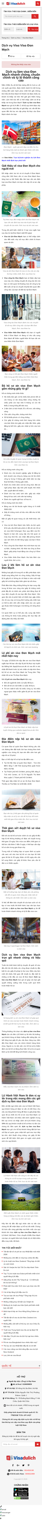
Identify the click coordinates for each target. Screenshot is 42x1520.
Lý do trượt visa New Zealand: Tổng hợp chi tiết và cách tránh (22, 1262)
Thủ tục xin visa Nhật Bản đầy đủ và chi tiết (20, 1346)
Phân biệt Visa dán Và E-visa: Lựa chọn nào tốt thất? (22, 1287)
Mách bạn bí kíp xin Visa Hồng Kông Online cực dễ (21, 1312)
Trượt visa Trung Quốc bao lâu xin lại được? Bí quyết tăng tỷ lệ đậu (21, 1331)
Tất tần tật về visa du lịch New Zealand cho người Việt (20, 1319)
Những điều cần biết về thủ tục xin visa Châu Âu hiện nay (22, 1325)
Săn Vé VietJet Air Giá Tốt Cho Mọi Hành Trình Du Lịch (21, 1268)
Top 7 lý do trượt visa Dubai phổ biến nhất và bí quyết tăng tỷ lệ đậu (22, 1275)
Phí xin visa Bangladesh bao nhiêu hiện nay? (20, 1342)
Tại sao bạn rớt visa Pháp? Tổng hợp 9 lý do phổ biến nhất (20, 1297)
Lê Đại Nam (31, 1381)
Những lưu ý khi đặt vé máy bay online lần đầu (21, 1258)
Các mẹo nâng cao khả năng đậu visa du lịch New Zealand (21, 1350)
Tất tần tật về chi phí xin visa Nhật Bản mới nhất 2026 (22, 1253)
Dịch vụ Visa (15, 38)
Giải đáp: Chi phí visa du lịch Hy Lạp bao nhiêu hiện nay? (21, 1337)
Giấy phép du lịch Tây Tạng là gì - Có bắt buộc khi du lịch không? (21, 1281)
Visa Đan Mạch (27, 38)
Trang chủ (5, 38)
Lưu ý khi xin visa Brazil (12, 1355)
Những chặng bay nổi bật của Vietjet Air (19, 1302)
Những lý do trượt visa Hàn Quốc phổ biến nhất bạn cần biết (21, 1306)
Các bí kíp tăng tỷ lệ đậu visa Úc (16, 1292)
